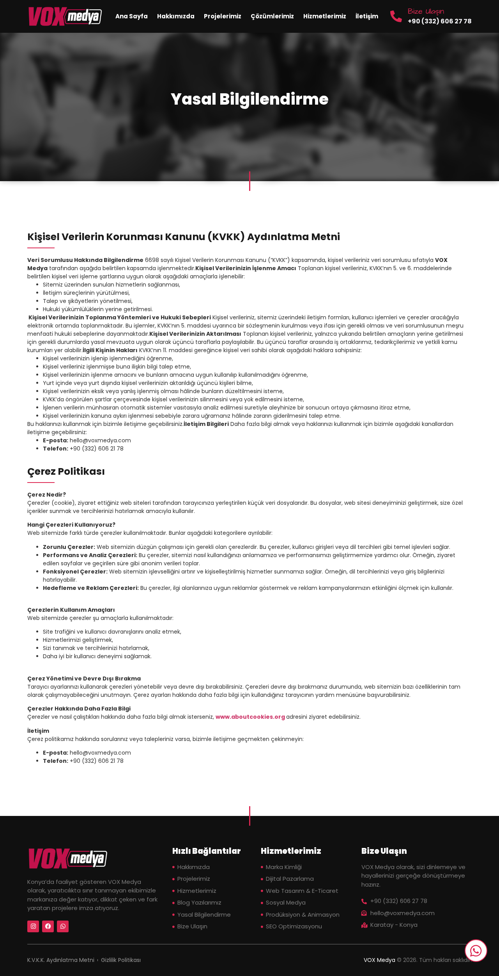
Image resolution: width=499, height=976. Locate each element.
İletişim (367, 16)
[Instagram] (33, 926)
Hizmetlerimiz (324, 16)
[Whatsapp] (63, 926)
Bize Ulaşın (426, 11)
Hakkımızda (176, 16)
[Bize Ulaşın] (396, 16)
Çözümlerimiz (272, 16)
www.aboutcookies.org (250, 717)
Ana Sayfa (131, 16)
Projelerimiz (222, 16)
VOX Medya (379, 960)
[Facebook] (48, 926)
